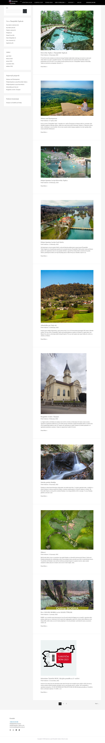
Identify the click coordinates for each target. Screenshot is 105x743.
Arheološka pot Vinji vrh (12, 87)
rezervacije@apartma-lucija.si (17, 727)
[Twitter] (19, 730)
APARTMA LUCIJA (27, 2)
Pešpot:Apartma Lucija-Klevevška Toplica (16, 82)
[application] (65, 2)
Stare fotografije (10, 37)
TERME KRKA (49, 2)
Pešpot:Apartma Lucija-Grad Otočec (15, 84)
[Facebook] (16, 730)
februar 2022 (9, 58)
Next (97, 703)
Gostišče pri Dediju (17, 102)
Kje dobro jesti (10, 27)
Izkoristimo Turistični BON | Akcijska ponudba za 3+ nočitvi (60, 678)
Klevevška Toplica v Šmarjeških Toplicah (54, 53)
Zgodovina (9, 43)
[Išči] (25, 11)
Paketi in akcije (10, 30)
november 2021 (10, 63)
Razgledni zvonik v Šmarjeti (13, 89)
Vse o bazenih (10, 40)
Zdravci (43, 552)
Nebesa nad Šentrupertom (13, 79)
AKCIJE (79, 2)
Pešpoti (8, 32)
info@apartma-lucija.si (15, 723)
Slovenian (14, 1)
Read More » (44, 66)
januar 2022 (9, 61)
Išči (7, 8)
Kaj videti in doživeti (11, 25)
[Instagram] (10, 730)
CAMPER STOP (38, 2)
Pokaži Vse (9, 35)
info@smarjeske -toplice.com (17, 725)
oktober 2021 (9, 66)
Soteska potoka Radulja (48, 482)
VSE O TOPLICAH (59, 2)
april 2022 (8, 56)
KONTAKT (71, 2)
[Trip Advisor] (13, 730)
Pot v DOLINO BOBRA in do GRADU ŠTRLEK (56, 612)
